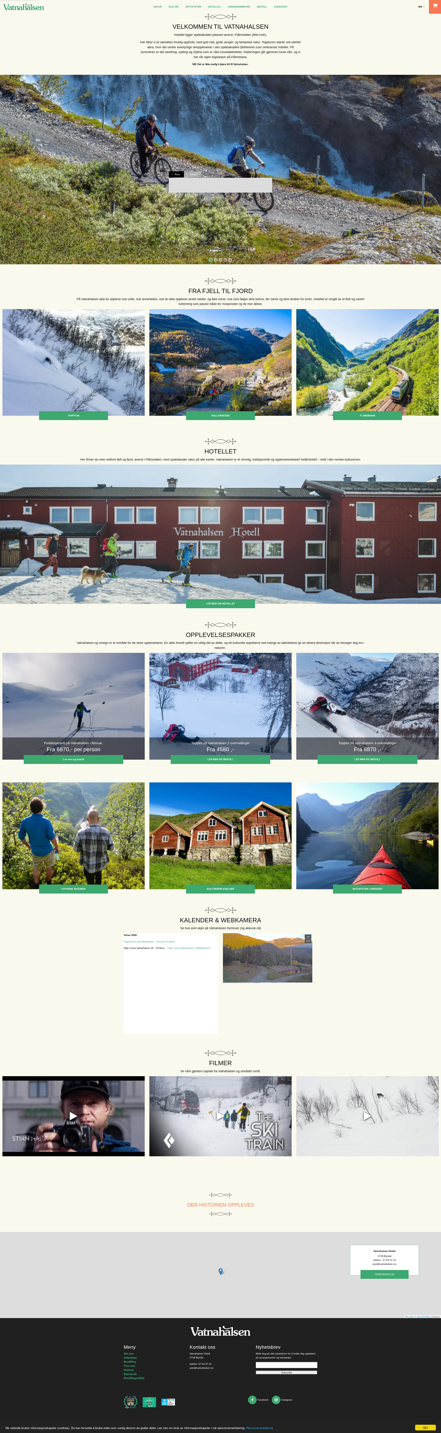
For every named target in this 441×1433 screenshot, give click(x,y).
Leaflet (410, 1316)
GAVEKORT (281, 6)
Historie (129, 1370)
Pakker (193, 174)
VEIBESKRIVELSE (384, 1274)
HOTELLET (214, 6)
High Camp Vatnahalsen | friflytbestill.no (189, 948)
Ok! (425, 1427)
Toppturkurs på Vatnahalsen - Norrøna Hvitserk (149, 941)
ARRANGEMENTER (239, 6)
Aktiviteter (130, 1357)
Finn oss (129, 1365)
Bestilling (130, 1361)
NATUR (157, 6)
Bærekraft (130, 1374)
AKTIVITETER (193, 6)
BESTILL (262, 6)
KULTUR (173, 6)
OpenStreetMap (423, 1316)
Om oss (129, 1353)
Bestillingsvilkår (134, 1378)
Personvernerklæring (259, 1428)
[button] (211, 260)
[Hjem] (23, 6)
